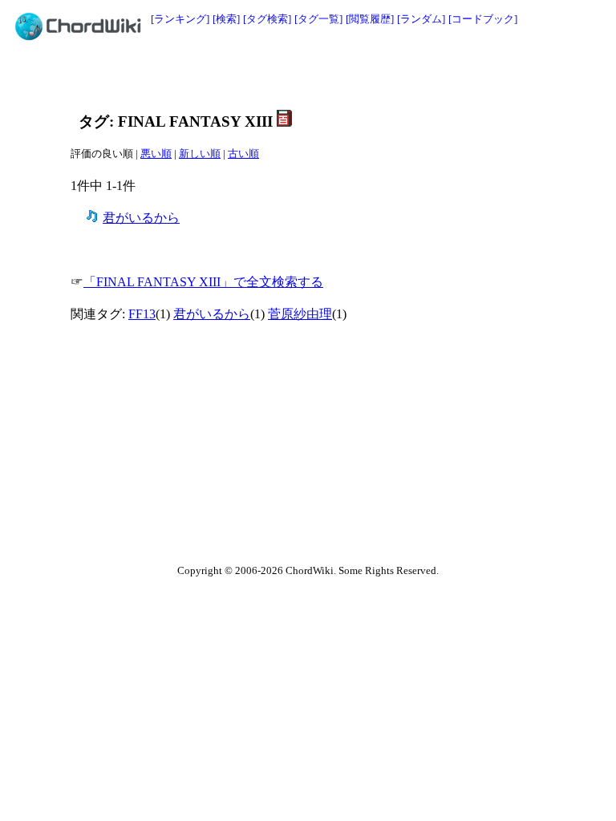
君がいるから (141, 217)
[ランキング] (180, 19)
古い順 (243, 154)
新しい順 (200, 154)
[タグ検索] (267, 19)
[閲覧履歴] (370, 19)
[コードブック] (482, 19)
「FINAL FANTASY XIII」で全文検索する (203, 282)
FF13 (142, 314)
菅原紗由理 (300, 314)
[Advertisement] (272, 78)
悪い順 (156, 154)
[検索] (226, 19)
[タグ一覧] (318, 19)
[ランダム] (421, 19)
